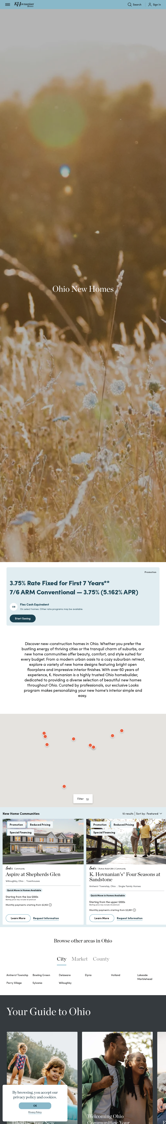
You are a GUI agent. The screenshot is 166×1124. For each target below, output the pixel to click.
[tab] (61, 960)
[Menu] (7, 4)
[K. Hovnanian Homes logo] (24, 4)
